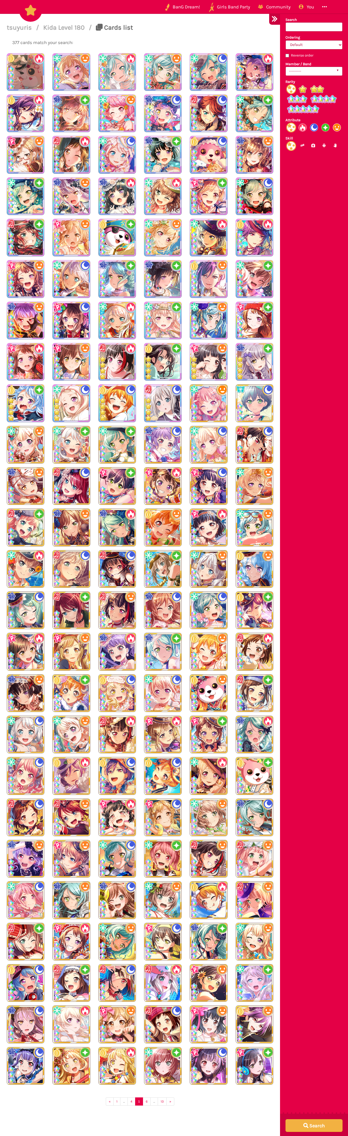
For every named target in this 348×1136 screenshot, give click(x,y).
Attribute (292, 120)
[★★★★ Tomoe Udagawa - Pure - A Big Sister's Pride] (25, 237)
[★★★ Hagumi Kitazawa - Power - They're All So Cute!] (208, 900)
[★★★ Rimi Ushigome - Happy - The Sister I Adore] (208, 1024)
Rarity (290, 82)
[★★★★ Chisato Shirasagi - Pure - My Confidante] (163, 320)
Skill (289, 138)
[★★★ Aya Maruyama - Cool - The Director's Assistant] (25, 776)
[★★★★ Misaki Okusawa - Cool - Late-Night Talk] (208, 154)
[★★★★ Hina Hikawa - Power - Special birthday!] (117, 72)
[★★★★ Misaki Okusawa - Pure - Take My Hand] (163, 362)
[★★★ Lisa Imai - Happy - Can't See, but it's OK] (71, 527)
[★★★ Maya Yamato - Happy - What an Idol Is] (208, 817)
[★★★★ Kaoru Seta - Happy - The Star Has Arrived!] (208, 279)
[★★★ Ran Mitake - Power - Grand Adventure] (117, 734)
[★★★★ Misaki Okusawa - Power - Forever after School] (25, 72)
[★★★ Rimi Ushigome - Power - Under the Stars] (208, 527)
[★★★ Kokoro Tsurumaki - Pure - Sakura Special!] (71, 1066)
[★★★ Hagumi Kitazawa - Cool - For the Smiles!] (163, 776)
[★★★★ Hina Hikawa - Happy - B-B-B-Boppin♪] (163, 72)
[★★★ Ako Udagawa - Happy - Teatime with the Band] (25, 858)
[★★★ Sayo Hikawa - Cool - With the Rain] (254, 817)
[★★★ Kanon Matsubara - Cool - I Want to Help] (25, 983)
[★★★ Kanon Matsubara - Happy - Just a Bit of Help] (254, 569)
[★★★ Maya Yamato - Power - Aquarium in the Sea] (25, 569)
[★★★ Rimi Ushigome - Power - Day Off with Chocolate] (117, 817)
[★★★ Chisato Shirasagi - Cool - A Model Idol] (163, 693)
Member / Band (298, 64)
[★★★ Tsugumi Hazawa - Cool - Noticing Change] (25, 817)
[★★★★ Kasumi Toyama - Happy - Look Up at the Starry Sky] (25, 279)
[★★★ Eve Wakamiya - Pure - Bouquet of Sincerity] (254, 983)
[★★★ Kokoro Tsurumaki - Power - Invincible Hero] (117, 1066)
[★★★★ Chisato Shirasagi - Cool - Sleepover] (71, 403)
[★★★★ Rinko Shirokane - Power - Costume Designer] (117, 196)
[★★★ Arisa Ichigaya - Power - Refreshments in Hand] (163, 734)
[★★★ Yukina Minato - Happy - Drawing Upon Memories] (25, 486)
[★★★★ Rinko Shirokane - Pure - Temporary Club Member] (163, 279)
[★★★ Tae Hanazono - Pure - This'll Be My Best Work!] (117, 486)
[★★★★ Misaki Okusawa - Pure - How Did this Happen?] (117, 237)
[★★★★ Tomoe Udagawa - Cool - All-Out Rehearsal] (208, 113)
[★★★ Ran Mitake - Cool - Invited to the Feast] (117, 569)
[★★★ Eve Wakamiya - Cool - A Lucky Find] (25, 734)
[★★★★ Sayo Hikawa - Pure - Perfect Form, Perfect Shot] (117, 279)
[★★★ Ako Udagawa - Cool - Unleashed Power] (163, 444)
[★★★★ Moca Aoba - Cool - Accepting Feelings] (163, 403)
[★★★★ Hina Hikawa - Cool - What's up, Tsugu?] (208, 72)
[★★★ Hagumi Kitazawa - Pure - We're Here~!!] (71, 693)
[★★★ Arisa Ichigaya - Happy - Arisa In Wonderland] (117, 1024)
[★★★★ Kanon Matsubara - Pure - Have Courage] (25, 403)
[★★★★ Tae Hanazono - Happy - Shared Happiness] (71, 362)
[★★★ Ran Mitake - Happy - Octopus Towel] (208, 858)
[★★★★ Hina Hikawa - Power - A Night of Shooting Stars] (208, 237)
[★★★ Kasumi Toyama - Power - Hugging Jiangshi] (163, 486)
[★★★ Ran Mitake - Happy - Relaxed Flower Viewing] (117, 610)
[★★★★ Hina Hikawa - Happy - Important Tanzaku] (208, 320)
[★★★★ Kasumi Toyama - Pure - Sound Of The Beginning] (254, 320)
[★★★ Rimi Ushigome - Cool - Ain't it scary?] (208, 486)
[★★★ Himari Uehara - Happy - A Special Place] (254, 900)
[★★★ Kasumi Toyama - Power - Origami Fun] (71, 941)
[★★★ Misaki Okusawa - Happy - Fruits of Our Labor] (208, 693)
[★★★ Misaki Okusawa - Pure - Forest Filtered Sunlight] (254, 776)
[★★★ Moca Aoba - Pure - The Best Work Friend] (25, 941)
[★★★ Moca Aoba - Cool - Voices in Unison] (71, 569)
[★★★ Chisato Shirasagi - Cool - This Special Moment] (208, 444)
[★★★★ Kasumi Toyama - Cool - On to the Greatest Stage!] (71, 320)
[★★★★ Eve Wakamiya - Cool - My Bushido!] (71, 279)
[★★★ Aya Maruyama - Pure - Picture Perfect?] (163, 858)
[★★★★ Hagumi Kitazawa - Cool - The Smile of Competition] (117, 403)
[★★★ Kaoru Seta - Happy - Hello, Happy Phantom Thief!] (254, 1024)
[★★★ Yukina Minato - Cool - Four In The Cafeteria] (25, 1024)
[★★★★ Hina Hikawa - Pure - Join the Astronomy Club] (25, 196)
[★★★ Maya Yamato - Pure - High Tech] (163, 569)
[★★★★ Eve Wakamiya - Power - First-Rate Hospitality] (117, 320)
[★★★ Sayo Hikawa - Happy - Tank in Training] (71, 900)
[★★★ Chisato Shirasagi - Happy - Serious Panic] (254, 941)
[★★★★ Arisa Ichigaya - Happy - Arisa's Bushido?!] (71, 237)
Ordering (292, 37)
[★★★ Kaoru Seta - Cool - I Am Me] (117, 776)
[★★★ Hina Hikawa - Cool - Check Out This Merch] (117, 858)
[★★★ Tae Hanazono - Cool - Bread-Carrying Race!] (163, 941)
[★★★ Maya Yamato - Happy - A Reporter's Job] (163, 900)
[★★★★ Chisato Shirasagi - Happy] (71, 72)
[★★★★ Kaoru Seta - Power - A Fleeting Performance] (254, 237)
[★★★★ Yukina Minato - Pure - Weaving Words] (71, 113)
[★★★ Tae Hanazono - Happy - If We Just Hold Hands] (208, 983)
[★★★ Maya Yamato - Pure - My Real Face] (163, 1066)
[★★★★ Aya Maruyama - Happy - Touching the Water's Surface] (117, 113)
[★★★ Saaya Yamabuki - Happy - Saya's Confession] (71, 858)
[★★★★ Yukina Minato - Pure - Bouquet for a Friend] (254, 362)
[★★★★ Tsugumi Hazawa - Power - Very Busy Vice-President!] (71, 154)
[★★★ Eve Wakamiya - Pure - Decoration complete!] (71, 444)
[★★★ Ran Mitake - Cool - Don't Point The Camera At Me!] (254, 444)
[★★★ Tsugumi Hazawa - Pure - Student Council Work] (71, 983)
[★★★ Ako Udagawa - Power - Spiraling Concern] (117, 651)
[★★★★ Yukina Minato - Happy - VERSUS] (71, 196)
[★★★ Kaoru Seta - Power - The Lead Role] (71, 776)
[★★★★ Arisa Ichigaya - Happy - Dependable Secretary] (25, 154)
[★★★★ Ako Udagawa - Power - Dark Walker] (254, 72)
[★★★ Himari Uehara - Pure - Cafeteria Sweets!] (25, 527)
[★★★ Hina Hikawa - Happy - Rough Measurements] (117, 941)
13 (162, 1101)
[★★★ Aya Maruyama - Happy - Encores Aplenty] (208, 403)
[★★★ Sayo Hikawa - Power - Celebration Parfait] (117, 527)
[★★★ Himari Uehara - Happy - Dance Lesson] (254, 858)
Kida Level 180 (64, 27)
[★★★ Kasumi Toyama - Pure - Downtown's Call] (208, 734)
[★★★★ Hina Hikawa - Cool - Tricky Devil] (254, 196)
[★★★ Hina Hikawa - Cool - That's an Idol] (208, 610)
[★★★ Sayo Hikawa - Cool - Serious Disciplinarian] (25, 610)
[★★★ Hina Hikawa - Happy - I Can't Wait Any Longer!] (254, 527)
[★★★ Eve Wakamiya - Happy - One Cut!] (208, 569)
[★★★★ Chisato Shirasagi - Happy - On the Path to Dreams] (163, 237)
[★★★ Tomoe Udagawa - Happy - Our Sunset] (71, 817)
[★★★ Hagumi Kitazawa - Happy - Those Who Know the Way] (208, 651)
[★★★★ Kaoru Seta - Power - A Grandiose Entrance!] (25, 113)
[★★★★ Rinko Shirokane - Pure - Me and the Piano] (163, 154)
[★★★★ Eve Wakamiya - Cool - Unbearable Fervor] (117, 154)
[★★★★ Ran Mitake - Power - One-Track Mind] (117, 362)
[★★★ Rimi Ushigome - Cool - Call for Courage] (208, 1066)
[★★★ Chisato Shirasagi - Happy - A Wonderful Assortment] (71, 734)
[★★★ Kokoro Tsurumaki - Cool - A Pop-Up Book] (117, 693)
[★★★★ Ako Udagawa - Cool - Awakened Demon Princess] (163, 113)
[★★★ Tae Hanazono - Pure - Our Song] (254, 1066)
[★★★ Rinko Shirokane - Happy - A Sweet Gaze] (25, 693)
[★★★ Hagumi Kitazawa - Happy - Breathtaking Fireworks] (163, 527)
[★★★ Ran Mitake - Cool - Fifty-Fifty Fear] (117, 983)
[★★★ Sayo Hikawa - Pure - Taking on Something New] (163, 651)
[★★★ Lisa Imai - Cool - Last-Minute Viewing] (163, 610)
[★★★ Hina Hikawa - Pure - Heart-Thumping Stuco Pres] (117, 444)
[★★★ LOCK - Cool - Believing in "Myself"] (254, 403)
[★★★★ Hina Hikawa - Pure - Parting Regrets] (254, 113)
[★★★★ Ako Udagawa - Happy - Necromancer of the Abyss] (25, 320)
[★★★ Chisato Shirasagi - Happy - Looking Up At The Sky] (254, 486)
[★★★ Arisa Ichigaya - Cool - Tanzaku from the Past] (163, 817)
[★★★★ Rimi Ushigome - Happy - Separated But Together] (208, 362)
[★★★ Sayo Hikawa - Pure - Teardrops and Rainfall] (208, 941)
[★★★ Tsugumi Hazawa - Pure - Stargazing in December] (254, 693)
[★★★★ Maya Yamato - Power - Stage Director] (163, 196)
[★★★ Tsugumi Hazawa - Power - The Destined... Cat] (254, 651)
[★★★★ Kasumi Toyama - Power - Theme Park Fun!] (25, 362)
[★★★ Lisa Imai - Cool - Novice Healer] (117, 900)
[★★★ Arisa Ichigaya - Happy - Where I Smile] (71, 651)
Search (291, 20)
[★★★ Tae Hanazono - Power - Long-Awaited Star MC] (25, 651)
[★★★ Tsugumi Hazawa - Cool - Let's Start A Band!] (163, 1024)
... (124, 1101)
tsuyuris (20, 27)
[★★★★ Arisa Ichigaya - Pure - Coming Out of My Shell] (208, 196)
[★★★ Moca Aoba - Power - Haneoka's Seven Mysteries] (163, 983)
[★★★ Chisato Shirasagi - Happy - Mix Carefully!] (25, 444)
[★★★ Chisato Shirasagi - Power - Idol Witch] (208, 776)
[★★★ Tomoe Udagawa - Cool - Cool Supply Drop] (71, 486)
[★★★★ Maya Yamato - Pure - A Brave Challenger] (254, 279)
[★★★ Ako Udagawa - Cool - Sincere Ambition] (25, 1066)
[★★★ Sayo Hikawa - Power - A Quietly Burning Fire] (254, 734)
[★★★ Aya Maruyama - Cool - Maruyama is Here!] (25, 900)
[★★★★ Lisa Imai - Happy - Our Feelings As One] (254, 154)
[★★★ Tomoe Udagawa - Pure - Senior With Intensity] (71, 610)
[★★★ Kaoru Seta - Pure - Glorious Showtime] (254, 610)
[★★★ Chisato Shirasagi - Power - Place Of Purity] (71, 1024)
